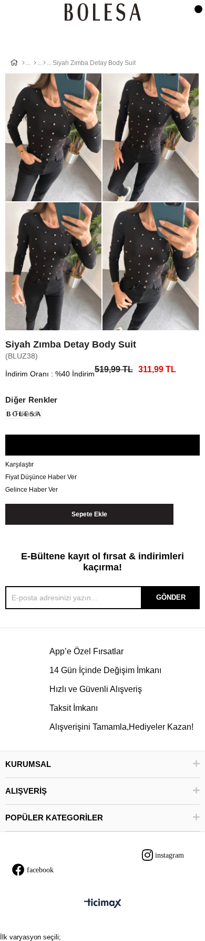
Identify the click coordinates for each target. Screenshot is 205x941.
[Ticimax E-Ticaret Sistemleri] (102, 904)
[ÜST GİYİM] (35, 62)
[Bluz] (44, 62)
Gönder (171, 597)
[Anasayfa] (23, 62)
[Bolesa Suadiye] (103, 13)
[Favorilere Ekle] (102, 445)
